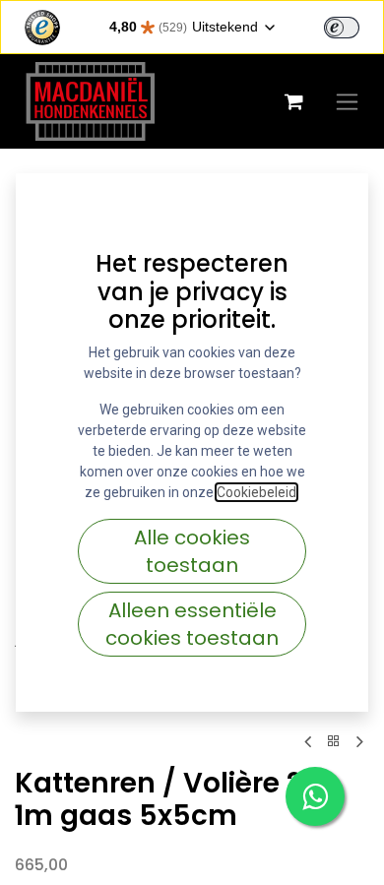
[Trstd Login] (353, 25)
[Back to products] (334, 741)
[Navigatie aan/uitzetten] (347, 101)
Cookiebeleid (256, 492)
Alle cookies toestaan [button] (192, 551)
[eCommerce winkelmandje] (293, 101)
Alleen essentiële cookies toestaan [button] (192, 624)
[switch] (341, 27)
